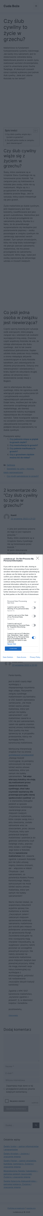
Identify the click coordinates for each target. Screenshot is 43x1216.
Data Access (21, 657)
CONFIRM (13, 648)
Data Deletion (8, 657)
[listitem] (21, 602)
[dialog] (21, 608)
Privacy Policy (35, 657)
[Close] (38, 559)
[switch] (34, 608)
